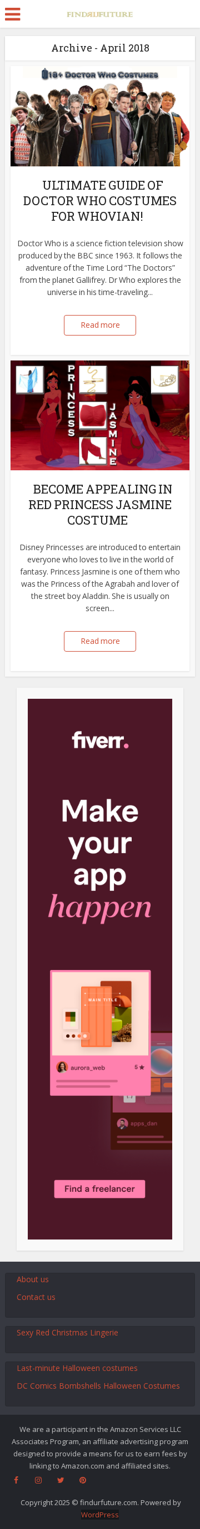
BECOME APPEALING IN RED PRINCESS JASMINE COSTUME (100, 504)
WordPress (100, 1515)
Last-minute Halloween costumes (77, 1368)
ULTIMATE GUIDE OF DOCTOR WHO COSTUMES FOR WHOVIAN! (100, 200)
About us (33, 1279)
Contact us (36, 1297)
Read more (100, 324)
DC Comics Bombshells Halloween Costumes (98, 1385)
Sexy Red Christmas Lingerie (67, 1332)
